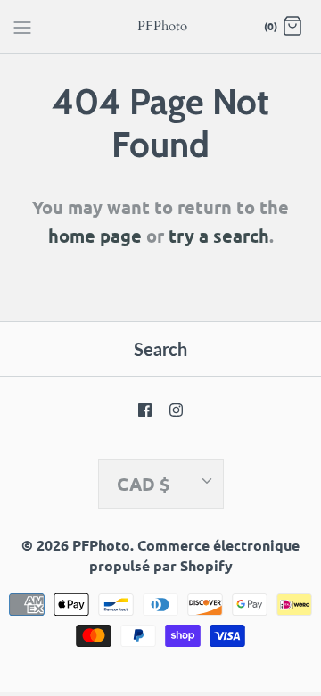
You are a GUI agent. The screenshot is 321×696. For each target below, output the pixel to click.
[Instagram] (176, 410)
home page (95, 235)
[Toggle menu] (22, 26)
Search (160, 349)
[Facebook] (145, 410)
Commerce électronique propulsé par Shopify (194, 554)
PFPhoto (101, 544)
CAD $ (143, 483)
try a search (219, 235)
